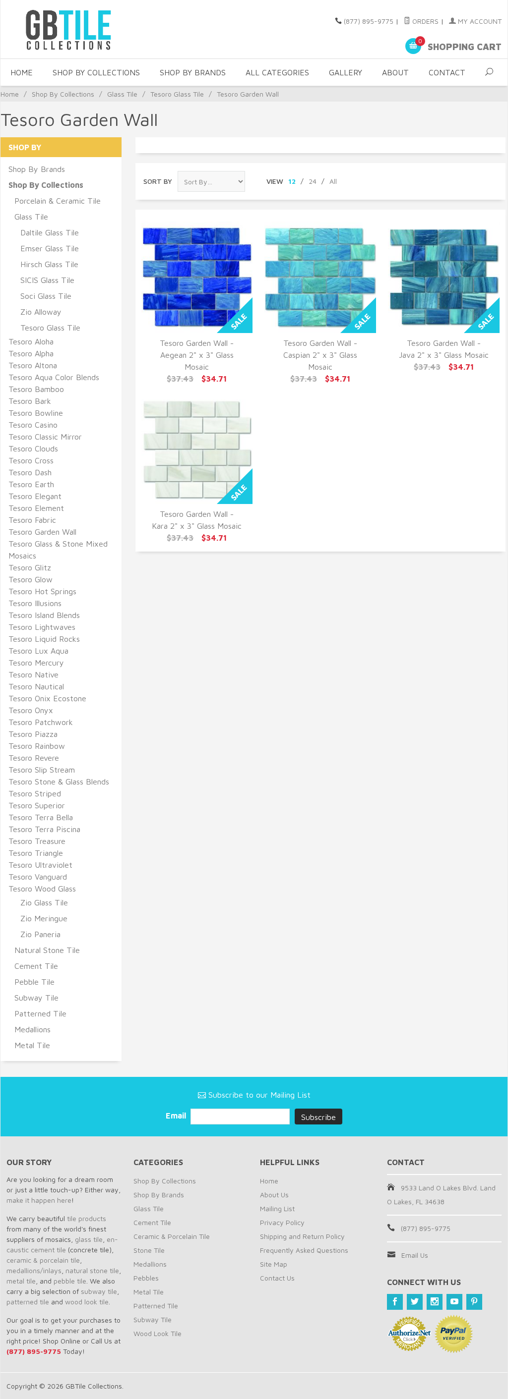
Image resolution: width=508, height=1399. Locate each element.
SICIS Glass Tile (47, 280)
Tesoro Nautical (36, 686)
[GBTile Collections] (85, 29)
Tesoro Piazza (33, 733)
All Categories (277, 72)
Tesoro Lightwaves (41, 626)
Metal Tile (32, 1045)
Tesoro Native (33, 674)
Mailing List (277, 1208)
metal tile (21, 1281)
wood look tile (87, 1301)
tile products (86, 1218)
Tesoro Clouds (33, 448)
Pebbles (146, 1278)
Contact (447, 72)
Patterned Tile (40, 1013)
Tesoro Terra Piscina (44, 829)
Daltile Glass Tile (49, 232)
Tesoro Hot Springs (42, 591)
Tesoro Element (36, 508)
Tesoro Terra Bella (40, 817)
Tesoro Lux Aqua (38, 650)
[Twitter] (415, 1302)
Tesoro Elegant (35, 496)
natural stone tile (92, 1270)
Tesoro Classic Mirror (45, 436)
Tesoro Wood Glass (42, 888)
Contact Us (277, 1278)
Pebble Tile (34, 981)
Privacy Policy (282, 1222)
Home (21, 72)
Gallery (345, 72)
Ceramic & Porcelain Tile (171, 1236)
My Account (479, 21)
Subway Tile (36, 997)
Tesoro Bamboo (36, 389)
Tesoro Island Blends (44, 615)
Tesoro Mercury (36, 662)
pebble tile (70, 1281)
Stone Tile (149, 1250)
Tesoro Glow (30, 579)
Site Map (273, 1264)
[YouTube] (454, 1302)
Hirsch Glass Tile (49, 264)
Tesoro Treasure (36, 841)
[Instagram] (435, 1302)
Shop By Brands (193, 72)
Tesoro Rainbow (36, 745)
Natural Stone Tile (47, 950)
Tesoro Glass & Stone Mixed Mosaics (58, 549)
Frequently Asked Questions (304, 1250)
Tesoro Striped (34, 793)
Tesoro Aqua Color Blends (53, 377)
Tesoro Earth (31, 484)
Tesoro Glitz (29, 567)
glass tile (89, 1239)
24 (313, 181)
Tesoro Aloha (31, 341)
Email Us (414, 1255)
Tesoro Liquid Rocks (44, 638)
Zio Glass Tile (44, 902)
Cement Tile (36, 965)
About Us (274, 1194)
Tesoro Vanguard (37, 876)
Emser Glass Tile (49, 248)
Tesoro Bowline (35, 412)
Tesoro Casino (33, 424)
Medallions (32, 1029)
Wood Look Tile (157, 1333)
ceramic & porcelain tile (43, 1260)
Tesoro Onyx (30, 710)
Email (177, 1115)
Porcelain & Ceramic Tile (57, 200)
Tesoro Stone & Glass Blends (58, 781)
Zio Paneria (40, 934)
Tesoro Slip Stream (41, 769)
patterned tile (27, 1301)
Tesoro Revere (33, 757)
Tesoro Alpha (31, 353)
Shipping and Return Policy (302, 1236)
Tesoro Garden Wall (42, 531)
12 (292, 181)
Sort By (157, 181)
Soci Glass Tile (45, 295)
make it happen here (38, 1200)
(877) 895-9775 (368, 21)
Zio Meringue (43, 918)
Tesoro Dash (30, 472)
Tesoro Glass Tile (177, 94)
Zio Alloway (41, 311)
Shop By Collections (96, 72)
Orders (424, 21)
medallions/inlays (34, 1270)
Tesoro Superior (36, 805)
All (333, 181)
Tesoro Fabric (32, 519)
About (395, 72)
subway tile (99, 1291)
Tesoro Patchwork (40, 722)
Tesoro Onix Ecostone (47, 698)
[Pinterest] (474, 1302)
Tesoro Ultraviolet (40, 864)
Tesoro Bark (29, 400)
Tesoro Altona (32, 365)
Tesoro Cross (31, 460)
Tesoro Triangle (35, 852)
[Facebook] (395, 1302)
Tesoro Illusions (35, 603)
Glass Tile (122, 94)
